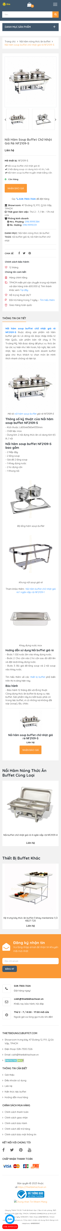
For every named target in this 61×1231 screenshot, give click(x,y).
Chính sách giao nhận (16, 1117)
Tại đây (24, 290)
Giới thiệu (9, 1074)
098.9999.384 (32, 221)
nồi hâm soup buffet (25, 413)
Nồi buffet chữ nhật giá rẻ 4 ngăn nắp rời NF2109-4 (30, 835)
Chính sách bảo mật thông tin (20, 1134)
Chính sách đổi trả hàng (17, 1128)
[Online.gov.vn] (30, 1194)
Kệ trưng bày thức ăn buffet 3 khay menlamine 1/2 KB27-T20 (31, 919)
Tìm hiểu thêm (47, 300)
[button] (55, 14)
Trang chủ (10, 41)
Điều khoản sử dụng (15, 1080)
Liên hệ (8, 1086)
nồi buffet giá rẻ (20, 236)
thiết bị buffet (37, 676)
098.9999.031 (10, 1226)
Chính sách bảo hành (16, 1123)
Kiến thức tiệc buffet (15, 1091)
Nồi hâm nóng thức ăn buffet (35, 41)
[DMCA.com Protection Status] (14, 1060)
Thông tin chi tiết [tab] (14, 318)
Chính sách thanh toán (16, 1111)
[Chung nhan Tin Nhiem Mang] (30, 1201)
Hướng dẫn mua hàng (16, 1097)
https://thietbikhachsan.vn (32, 1187)
